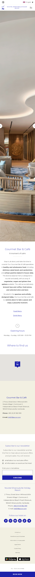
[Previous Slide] (1, 126)
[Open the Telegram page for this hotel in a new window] (29, 521)
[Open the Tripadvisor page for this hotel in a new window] (15, 521)
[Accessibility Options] (4, 2)
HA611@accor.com (14, 417)
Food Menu (17, 311)
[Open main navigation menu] (31, 7)
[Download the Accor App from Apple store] (24, 559)
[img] (3, 7)
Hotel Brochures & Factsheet (17, 536)
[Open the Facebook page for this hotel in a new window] (6, 521)
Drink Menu (17, 315)
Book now (17, 574)
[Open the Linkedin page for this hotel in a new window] (20, 521)
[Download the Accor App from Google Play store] (11, 559)
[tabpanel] (17, 126)
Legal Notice (17, 544)
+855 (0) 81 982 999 (20, 506)
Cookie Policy (17, 548)
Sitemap (17, 552)
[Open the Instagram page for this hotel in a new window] (10, 521)
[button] (17, 364)
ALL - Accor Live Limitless (17, 568)
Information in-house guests (17, 540)
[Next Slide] (34, 126)
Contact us (17, 532)
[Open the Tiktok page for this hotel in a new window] (24, 521)
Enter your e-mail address (10, 468)
